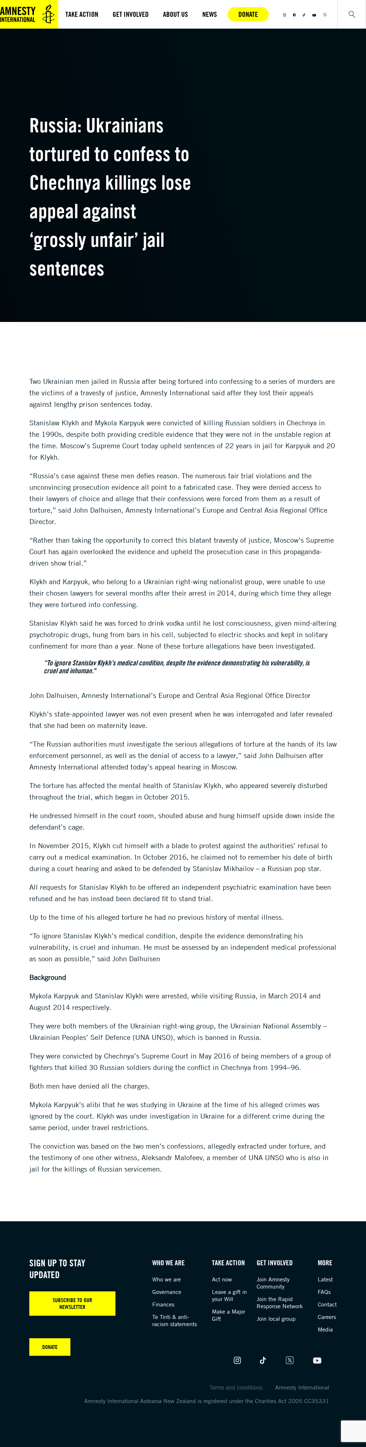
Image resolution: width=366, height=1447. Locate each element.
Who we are (166, 1279)
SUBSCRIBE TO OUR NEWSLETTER (72, 1303)
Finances (163, 1304)
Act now (222, 1279)
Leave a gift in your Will (229, 1295)
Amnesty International (302, 1387)
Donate (248, 14)
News (209, 14)
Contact (327, 1304)
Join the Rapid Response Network (280, 1302)
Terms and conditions (235, 1387)
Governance (166, 1291)
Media (325, 1329)
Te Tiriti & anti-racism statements (174, 1320)
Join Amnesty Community (273, 1283)
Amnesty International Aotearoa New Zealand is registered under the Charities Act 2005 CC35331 (206, 1401)
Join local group (276, 1318)
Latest (325, 1279)
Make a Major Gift (228, 1315)
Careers (327, 1316)
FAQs (324, 1291)
